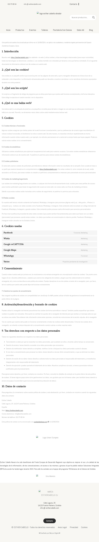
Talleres (44, 30)
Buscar (93, 17)
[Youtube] (89, 4)
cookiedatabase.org (40, 422)
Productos (19, 30)
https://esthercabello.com (19, 57)
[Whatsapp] (93, 4)
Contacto (73, 4)
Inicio (8, 30)
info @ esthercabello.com (49, 508)
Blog (91, 30)
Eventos (32, 30)
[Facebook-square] (81, 4)
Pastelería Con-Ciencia (62, 30)
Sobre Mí (80, 30)
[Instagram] (85, 4)
